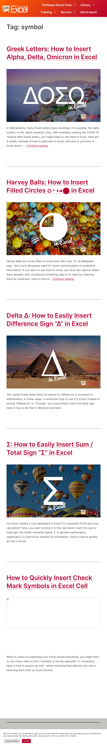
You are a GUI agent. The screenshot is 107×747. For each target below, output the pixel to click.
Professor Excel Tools (57, 5)
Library (85, 5)
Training (46, 12)
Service (66, 12)
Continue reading (37, 145)
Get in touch (88, 12)
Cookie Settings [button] (11, 741)
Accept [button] (26, 741)
